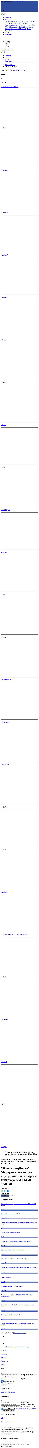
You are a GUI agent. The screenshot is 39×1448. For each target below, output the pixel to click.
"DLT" (29, 29)
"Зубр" (32, 21)
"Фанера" (27, 25)
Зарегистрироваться (8, 1392)
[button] (7, 50)
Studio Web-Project (19, 70)
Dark (7, 44)
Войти (3, 1385)
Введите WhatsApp (27, 1432)
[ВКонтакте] (8, 1191)
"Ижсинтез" (14, 29)
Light (7, 41)
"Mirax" (20, 25)
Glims (13, 21)
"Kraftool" (24, 23)
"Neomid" (22, 29)
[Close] (1, 78)
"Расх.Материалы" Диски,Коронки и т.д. (19, 27)
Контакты (8, 34)
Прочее (7, 21)
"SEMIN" (8, 31)
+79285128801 (19, 2)
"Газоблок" (9, 23)
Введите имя (25, 1402)
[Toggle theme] (1, 38)
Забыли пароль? (6, 1383)
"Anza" (7, 29)
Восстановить (6, 1434)
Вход (2, 1418)
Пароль (23, 1379)
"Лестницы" (19, 21)
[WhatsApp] (2, 1191)
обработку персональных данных (25, 1408)
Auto (7, 46)
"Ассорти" (17, 23)
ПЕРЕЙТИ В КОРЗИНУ (9, 87)
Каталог (8, 19)
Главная (8, 17)
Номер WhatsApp (26, 1375)
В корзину (5, 1195)
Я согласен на (20, 1408)
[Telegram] (5, 1191)
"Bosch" (27, 21)
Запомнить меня (9, 1381)
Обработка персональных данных (17, 1347)
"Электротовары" (11, 25)
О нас (7, 32)
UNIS (33, 25)
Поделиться (5, 1189)
